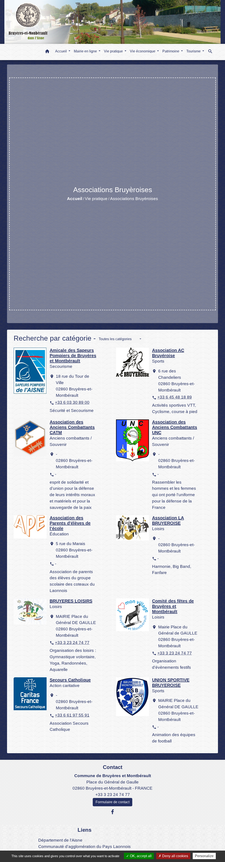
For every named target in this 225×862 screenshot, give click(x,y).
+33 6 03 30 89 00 (72, 402)
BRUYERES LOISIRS (71, 601)
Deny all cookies (174, 856)
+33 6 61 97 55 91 (72, 715)
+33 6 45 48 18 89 (174, 397)
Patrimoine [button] (171, 51)
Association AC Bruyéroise (168, 353)
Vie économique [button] (143, 51)
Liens (84, 830)
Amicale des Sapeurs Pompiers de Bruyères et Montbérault (73, 355)
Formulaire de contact (112, 802)
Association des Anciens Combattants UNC (174, 427)
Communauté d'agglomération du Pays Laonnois (84, 846)
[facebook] (112, 812)
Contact (112, 767)
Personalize (204, 856)
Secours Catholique (70, 680)
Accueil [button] (61, 51)
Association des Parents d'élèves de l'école (70, 523)
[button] (47, 52)
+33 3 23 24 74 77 (72, 642)
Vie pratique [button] (114, 51)
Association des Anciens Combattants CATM (72, 427)
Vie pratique (96, 198)
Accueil (74, 198)
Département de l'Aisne (60, 840)
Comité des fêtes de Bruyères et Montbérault (173, 606)
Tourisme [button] (193, 51)
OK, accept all (140, 856)
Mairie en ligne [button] (86, 51)
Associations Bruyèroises (134, 198)
